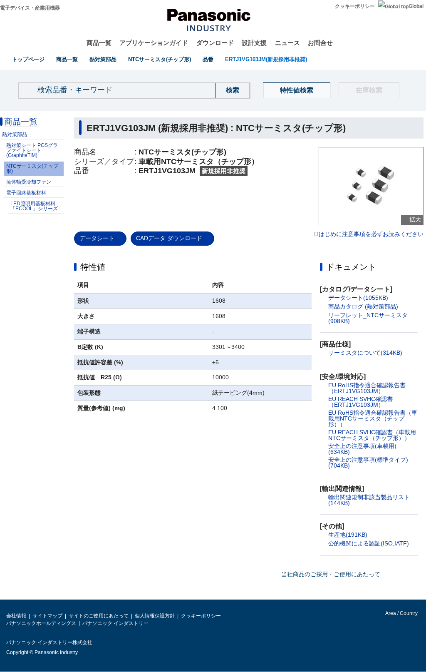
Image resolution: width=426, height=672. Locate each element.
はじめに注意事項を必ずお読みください (371, 234)
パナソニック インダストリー (115, 623)
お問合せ (320, 42)
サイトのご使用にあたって (99, 616)
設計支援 (254, 42)
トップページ (28, 59)
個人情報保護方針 (155, 616)
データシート (96, 238)
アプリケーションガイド (153, 42)
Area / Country (401, 613)
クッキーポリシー (355, 6)
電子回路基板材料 (26, 193)
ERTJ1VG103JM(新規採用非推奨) (266, 59)
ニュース (287, 42)
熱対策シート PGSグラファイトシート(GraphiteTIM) (32, 150)
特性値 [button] (92, 267)
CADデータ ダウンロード (169, 238)
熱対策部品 (102, 59)
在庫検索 (369, 90)
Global (416, 6)
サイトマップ (47, 616)
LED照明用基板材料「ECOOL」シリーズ (34, 206)
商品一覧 (99, 42)
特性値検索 (296, 90)
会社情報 (16, 616)
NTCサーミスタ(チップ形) (159, 59)
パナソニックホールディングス (41, 623)
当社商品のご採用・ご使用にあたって (330, 574)
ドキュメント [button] (351, 267)
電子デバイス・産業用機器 (30, 8)
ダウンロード (215, 42)
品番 (208, 59)
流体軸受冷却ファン (28, 182)
